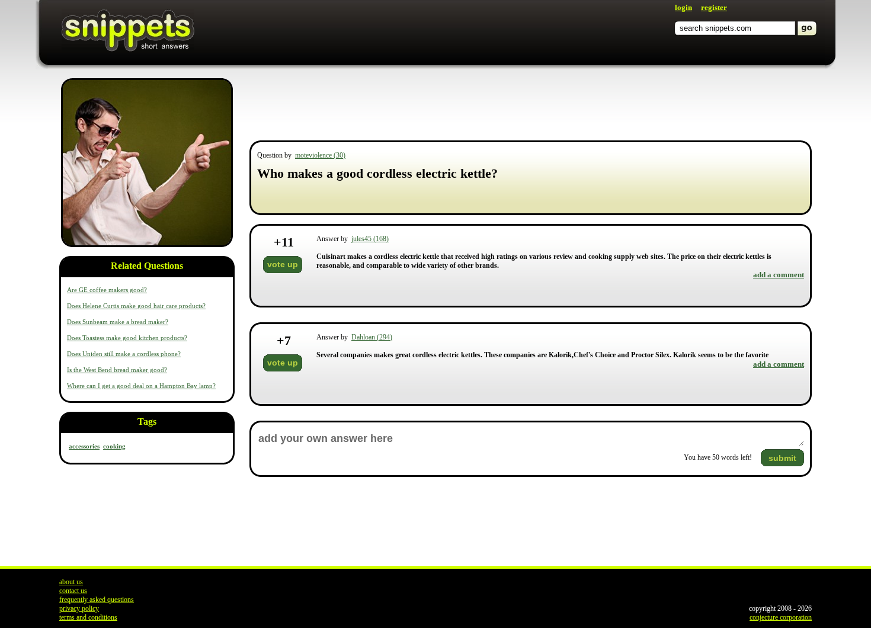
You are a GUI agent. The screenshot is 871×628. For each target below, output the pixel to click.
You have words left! (718, 457)
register (714, 7)
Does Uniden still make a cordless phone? (124, 353)
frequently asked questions (96, 599)
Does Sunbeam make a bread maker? (117, 321)
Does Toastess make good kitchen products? (127, 337)
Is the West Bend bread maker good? (117, 369)
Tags (146, 421)
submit (782, 458)
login (683, 7)
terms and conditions (88, 617)
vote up (282, 264)
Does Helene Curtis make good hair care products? (136, 305)
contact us (73, 591)
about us (71, 582)
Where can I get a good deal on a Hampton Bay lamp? (141, 385)
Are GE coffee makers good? (107, 289)
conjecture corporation (781, 617)
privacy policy (79, 608)
